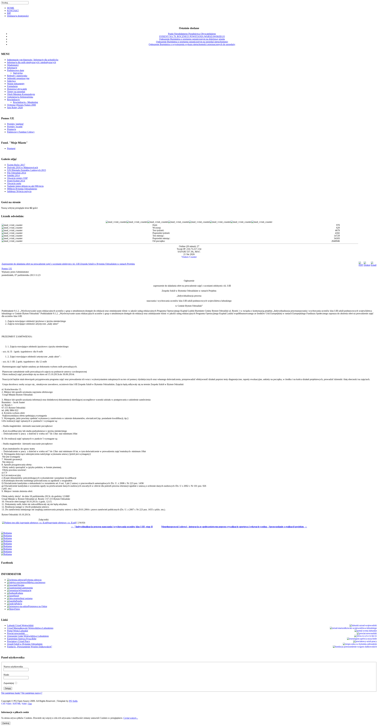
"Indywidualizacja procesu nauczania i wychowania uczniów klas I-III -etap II (112, 526)
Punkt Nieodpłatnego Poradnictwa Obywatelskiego (192, 33)
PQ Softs (73, 701)
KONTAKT (13, 10)
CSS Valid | (7, 703)
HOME (10, 8)
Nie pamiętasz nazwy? (31, 693)
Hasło (6, 674)
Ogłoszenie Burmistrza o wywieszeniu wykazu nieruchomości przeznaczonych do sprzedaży (192, 44)
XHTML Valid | (20, 703)
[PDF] (361, 265)
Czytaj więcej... (130, 718)
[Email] (373, 265)
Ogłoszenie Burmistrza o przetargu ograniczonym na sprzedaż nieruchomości (192, 41)
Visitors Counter (189, 257)
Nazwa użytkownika (13, 666)
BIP (9, 13)
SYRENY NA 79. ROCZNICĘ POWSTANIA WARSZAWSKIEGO (192, 36)
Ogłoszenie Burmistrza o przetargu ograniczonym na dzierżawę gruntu (192, 39)
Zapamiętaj (9, 683)
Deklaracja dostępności (18, 16)
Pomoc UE (7, 268)
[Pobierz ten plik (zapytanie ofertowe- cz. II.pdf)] (25, 522)
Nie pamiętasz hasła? (11, 693)
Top (30, 703)
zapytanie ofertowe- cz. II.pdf (62, 522)
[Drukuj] (367, 265)
